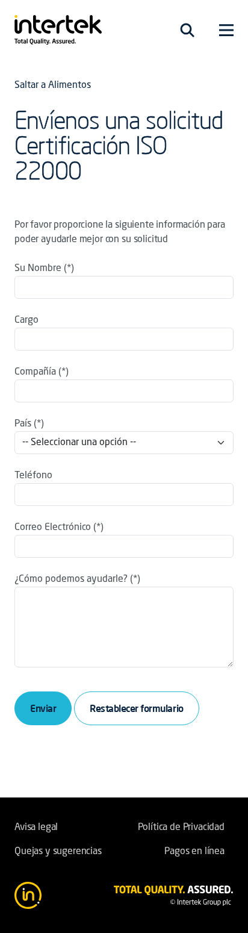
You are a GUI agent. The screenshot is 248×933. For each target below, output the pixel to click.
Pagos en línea (194, 852)
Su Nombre (37, 268)
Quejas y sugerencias (58, 852)
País (22, 424)
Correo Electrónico (52, 527)
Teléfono (33, 476)
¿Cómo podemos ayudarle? (71, 579)
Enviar (43, 708)
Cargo (26, 320)
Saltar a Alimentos (52, 85)
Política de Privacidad (181, 827)
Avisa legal (36, 827)
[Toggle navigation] (187, 30)
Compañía (35, 372)
